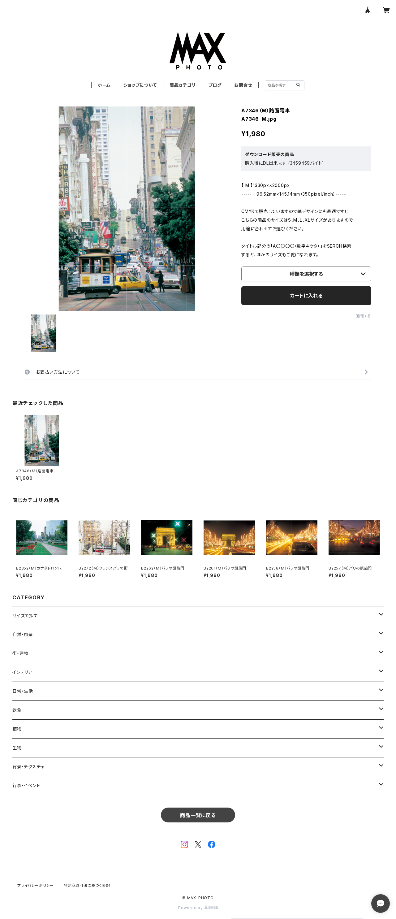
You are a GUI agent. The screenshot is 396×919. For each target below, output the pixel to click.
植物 (17, 728)
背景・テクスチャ (28, 766)
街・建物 (20, 653)
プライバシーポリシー (35, 885)
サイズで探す (25, 615)
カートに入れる (306, 296)
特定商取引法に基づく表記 (87, 885)
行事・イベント (26, 785)
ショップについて (140, 85)
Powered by (191, 907)
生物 (17, 747)
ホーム (104, 85)
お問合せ (243, 85)
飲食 (17, 710)
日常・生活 (22, 691)
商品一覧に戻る (198, 815)
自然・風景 (22, 634)
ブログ (215, 85)
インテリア (22, 672)
